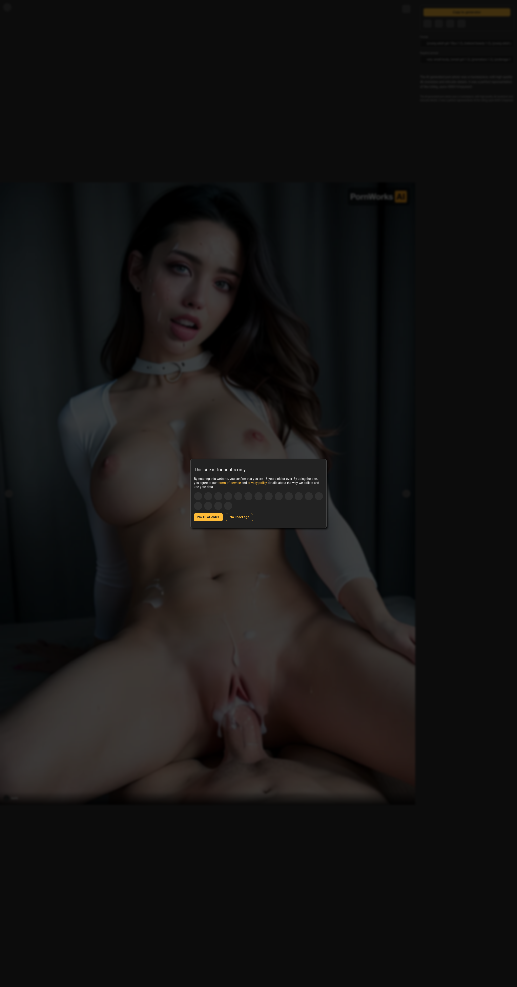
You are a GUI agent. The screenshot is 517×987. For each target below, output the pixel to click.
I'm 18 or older (208, 517)
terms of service (229, 483)
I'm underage (239, 517)
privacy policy (257, 483)
